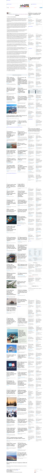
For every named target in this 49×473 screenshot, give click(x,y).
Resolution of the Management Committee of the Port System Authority (31, 358)
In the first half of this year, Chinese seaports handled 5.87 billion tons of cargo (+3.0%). (22, 454)
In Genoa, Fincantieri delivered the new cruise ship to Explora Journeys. (22, 421)
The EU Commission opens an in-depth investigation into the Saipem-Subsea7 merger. (16, 438)
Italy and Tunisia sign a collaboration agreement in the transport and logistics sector (39, 321)
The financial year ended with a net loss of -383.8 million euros (31, 24)
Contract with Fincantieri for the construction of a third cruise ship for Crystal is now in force (11, 266)
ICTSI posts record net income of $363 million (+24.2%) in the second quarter (31, 229)
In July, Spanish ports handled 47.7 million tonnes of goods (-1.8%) (34, 58)
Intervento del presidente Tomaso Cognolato (34, 288)
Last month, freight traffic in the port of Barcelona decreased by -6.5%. (11, 167)
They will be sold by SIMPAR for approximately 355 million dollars (39, 359)
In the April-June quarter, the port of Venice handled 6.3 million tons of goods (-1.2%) (31, 176)
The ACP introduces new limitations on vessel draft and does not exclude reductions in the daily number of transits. (22, 261)
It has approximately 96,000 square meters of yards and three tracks (31, 324)
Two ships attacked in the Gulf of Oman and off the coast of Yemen (22, 238)
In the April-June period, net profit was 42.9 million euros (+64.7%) (39, 239)
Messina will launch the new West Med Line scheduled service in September (39, 20)
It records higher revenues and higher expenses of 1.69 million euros (31, 316)
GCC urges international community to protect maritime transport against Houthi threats (30, 403)
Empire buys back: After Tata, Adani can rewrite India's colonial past (38, 279)
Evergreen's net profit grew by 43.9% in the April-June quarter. (22, 210)
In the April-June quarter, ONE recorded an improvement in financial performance (11, 292)
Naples (35, 253)
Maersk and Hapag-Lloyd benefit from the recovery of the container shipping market (21, 218)
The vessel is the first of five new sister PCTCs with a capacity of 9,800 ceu (39, 148)
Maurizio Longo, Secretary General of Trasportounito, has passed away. (39, 152)
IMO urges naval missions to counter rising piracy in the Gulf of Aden (11, 98)
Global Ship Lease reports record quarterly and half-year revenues (31, 198)
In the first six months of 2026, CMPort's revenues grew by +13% (34, 14)
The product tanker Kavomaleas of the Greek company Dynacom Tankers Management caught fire (31, 431)
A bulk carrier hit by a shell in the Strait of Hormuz (31, 213)
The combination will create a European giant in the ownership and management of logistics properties (22, 286)
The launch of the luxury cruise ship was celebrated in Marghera (31, 36)
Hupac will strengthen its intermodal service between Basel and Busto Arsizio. (38, 75)
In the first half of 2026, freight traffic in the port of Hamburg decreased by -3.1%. (22, 202)
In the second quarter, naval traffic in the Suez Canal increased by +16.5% (22, 301)
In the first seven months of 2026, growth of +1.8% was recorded (39, 100)
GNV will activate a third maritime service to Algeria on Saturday (31, 205)
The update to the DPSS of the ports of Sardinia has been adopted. (31, 354)
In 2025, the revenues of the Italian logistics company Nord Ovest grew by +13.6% (39, 339)
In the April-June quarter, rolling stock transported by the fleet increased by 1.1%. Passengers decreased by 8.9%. (31, 116)
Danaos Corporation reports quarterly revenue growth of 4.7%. (39, 205)
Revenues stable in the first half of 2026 (11, 242)
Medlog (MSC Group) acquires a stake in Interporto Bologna (11, 444)
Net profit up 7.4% (30, 17)
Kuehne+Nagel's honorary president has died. (38, 43)
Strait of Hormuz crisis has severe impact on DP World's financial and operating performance (22, 194)
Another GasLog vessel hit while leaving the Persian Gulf (38, 229)
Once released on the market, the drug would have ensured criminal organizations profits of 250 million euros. (31, 415)
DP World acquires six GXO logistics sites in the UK (31, 190)
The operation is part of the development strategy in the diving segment (39, 349)
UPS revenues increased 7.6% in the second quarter (31, 338)
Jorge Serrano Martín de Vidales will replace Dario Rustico (39, 125)
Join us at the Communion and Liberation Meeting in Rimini (31, 65)
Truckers (35, 260)
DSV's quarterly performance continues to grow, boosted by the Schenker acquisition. (31, 393)
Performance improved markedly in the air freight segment (31, 375)
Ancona (30, 250)
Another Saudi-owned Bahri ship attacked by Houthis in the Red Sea (31, 327)
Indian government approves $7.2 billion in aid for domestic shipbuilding (22, 392)
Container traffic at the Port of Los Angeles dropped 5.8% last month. (39, 96)
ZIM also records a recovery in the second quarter (21, 144)
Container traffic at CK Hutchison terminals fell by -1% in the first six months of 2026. (11, 202)
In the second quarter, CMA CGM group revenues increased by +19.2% (22, 374)
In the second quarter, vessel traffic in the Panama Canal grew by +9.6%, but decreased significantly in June (22, 255)
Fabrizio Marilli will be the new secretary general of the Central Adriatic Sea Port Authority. (31, 302)
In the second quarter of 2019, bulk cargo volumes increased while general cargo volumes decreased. (11, 430)
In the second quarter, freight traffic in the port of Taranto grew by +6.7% (39, 83)
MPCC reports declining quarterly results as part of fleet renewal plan (31, 43)
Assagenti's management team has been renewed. (38, 371)
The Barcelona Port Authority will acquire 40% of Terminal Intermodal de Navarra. (22, 445)
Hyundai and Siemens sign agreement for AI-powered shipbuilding (22, 409)
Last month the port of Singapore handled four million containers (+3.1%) (22, 152)
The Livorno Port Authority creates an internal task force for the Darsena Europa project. (35, 129)
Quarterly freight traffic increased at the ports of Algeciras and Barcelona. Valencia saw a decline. (31, 346)
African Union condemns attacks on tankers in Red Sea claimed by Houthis (11, 421)
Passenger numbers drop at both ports (11, 232)
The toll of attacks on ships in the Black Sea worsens (39, 420)
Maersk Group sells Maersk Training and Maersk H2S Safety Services (39, 166)
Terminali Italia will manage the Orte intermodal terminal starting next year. (31, 320)
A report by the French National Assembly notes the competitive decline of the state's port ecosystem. (11, 321)
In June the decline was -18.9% (10, 196)
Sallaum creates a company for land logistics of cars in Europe (31, 82)
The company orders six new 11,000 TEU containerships (38, 140)
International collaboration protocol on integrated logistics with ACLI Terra (39, 398)
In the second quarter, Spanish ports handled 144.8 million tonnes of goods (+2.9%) (22, 430)
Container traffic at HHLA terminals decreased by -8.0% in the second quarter (39, 112)
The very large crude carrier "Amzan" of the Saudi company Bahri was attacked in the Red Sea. (11, 102)
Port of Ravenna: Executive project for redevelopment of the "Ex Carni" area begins (39, 66)
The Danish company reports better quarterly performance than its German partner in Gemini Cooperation (21, 223)
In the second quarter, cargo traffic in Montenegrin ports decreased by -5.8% (31, 145)
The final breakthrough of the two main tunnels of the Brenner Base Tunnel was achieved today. (39, 328)
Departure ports (38, 90)
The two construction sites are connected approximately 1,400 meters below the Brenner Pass (39, 333)
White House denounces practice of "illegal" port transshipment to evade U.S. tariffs (22, 90)
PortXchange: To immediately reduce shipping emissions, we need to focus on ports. (11, 382)
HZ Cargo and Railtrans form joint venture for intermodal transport (39, 220)
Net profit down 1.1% (38, 109)
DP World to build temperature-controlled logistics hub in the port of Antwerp (39, 199)
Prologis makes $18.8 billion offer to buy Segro (21, 282)
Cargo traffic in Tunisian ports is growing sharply (21, 185)
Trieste (39, 254)
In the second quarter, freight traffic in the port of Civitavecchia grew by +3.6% (11, 152)
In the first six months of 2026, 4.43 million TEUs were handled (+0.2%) (31, 224)
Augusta (30, 251)
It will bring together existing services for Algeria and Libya (39, 24)
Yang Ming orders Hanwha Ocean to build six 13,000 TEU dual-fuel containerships (31, 420)
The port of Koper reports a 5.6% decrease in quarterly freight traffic (11, 193)
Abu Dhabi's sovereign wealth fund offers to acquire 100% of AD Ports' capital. (22, 167)
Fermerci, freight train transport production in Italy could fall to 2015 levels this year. (11, 392)
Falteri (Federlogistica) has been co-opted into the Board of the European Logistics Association (39, 393)
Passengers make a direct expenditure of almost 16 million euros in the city (39, 216)
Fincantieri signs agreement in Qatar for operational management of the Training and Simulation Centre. (39, 403)
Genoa (35, 250)
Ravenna (40, 250)
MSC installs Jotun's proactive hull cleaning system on (31, 136)
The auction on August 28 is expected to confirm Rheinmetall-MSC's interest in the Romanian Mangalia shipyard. (22, 248)
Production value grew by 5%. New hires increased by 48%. (31, 239)
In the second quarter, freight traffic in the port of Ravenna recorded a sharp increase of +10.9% (39, 177)
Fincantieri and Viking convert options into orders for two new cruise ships (11, 122)
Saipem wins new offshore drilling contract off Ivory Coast (38, 385)
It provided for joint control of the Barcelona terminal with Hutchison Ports (31, 163)
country (38, 92)
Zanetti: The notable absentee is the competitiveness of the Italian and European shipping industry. (38, 432)
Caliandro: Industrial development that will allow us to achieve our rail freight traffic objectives (11, 448)
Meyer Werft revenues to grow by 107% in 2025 (31, 20)
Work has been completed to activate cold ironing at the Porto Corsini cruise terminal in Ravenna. (39, 160)
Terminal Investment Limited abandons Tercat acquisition (31, 159)
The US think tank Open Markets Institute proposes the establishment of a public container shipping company (22, 365)
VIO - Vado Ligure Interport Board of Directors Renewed (38, 379)
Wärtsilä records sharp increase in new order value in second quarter (38, 412)
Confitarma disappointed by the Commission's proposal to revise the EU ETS (39, 428)
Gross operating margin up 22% (21, 295)
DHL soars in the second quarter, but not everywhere (38, 190)
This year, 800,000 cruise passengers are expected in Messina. (39, 213)
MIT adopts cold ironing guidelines (38, 437)
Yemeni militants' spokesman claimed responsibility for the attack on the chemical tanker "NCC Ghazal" (31, 332)
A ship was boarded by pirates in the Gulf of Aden (22, 122)
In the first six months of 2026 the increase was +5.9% (13, 118)
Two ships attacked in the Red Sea (22, 274)
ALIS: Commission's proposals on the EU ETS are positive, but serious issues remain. (31, 438)
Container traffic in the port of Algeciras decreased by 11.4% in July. (31, 74)
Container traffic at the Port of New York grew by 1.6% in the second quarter (31, 220)
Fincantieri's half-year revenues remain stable (11, 356)
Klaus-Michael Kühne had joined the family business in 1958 (39, 46)
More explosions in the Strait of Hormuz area (22, 265)
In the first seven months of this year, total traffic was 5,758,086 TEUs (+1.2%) (31, 108)
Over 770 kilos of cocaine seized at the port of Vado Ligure (31, 412)
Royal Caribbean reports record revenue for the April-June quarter (11, 374)
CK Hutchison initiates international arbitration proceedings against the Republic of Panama (11, 134)
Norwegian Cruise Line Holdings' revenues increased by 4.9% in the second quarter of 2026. (22, 347)
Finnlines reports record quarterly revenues (38, 236)
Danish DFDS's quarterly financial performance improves (31, 112)
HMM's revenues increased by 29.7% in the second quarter (11, 210)
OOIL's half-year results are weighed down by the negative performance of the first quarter (11, 79)
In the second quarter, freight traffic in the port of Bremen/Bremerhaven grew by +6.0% (17, 116)
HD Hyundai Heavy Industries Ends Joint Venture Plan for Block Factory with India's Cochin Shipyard (31, 280)
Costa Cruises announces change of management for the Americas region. (39, 121)
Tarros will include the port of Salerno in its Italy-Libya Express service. (39, 35)
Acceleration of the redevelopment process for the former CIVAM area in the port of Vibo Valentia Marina (31, 167)
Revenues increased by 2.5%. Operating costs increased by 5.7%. (38, 116)
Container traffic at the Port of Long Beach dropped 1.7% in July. (31, 104)
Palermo (35, 254)
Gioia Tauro (35, 251)
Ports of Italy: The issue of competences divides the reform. (17, 463)
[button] (41, 7)
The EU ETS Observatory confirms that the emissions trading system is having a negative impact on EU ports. (22, 333)
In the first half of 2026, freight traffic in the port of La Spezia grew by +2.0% (11, 186)
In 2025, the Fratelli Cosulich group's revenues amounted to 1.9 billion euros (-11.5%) (31, 152)
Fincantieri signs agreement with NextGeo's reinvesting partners (39, 345)
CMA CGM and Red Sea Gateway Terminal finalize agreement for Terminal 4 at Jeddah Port (22, 98)
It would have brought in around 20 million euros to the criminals (39, 54)
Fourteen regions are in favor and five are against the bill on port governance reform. (39, 363)
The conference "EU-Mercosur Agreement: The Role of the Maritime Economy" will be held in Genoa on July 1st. (31, 266)
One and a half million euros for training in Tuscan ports (38, 311)
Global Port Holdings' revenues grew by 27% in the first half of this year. (22, 292)
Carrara (30, 254)
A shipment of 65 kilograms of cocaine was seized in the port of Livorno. (39, 50)
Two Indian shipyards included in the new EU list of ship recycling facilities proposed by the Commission (22, 400)
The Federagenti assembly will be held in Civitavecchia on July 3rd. (38, 265)
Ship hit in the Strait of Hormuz (22, 159)
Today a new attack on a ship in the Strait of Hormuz (31, 427)
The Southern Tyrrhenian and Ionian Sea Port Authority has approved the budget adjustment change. (31, 312)
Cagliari (30, 253)
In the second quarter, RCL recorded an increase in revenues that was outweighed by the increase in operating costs (39, 105)
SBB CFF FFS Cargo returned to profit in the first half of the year (11, 90)
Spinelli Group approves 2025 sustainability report (31, 236)
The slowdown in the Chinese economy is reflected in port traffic (22, 106)
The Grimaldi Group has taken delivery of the (39, 145)
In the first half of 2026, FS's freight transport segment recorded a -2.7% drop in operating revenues (22, 320)
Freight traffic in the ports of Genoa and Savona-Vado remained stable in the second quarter (11, 228)
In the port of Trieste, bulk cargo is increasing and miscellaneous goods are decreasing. (22, 383)
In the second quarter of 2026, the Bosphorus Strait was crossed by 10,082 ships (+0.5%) (11, 309)
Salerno (40, 251)
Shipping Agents (30, 260)
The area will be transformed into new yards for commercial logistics (31, 172)
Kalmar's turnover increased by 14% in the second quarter (31, 385)
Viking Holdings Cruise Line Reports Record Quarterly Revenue (31, 96)
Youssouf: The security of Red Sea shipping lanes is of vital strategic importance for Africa (10, 425)
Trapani (39, 253)
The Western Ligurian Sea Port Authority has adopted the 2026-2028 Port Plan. (38, 302)
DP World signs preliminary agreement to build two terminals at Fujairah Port (31, 380)
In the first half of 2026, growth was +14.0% (22, 304)
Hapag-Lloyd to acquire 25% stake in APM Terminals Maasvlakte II (22, 133)
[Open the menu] (7, 7)
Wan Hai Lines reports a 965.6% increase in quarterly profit (39, 136)
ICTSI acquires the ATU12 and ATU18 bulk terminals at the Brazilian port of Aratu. (39, 355)
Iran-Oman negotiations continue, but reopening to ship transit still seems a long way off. (22, 268)
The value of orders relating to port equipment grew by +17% (31, 367)
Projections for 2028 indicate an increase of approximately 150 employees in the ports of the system (39, 306)
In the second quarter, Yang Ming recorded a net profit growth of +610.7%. (11, 239)
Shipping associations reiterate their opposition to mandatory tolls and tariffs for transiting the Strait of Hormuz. (11, 276)
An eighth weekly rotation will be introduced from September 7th (39, 79)
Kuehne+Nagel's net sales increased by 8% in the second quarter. (31, 371)
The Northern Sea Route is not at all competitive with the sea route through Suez (11, 247)
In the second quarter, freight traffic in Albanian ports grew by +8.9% (22, 356)
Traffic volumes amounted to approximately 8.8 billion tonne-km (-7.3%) (21, 325)
